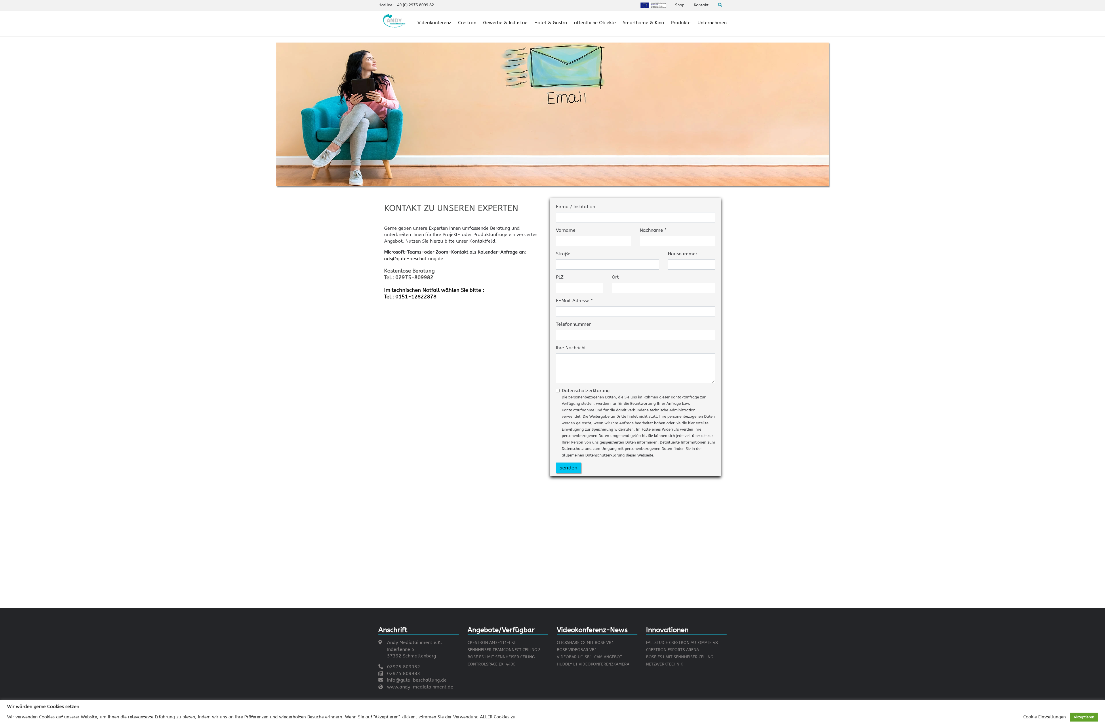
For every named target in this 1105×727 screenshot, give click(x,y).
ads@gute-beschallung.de (413, 258)
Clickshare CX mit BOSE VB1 (585, 642)
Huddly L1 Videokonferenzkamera (593, 664)
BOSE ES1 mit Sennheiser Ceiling (501, 657)
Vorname (566, 230)
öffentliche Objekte (595, 22)
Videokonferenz (434, 22)
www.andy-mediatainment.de (420, 687)
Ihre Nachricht (571, 347)
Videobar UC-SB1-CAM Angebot (589, 657)
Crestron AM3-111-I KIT (492, 642)
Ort (615, 277)
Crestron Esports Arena (672, 649)
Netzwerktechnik (664, 664)
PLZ (559, 277)
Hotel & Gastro (550, 22)
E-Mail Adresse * (574, 300)
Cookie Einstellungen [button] (1044, 717)
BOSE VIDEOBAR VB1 (577, 649)
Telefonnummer (573, 324)
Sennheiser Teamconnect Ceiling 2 (504, 649)
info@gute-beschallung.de (417, 680)
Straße (563, 253)
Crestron (467, 22)
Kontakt (701, 5)
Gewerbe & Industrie (505, 22)
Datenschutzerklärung (638, 422)
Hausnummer (682, 253)
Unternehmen (712, 22)
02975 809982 (403, 667)
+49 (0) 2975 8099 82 (414, 5)
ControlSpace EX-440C (491, 664)
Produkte (681, 22)
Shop (680, 5)
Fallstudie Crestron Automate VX (682, 642)
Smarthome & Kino (643, 22)
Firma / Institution (575, 206)
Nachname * (653, 230)
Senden (568, 468)
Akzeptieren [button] (1084, 717)
